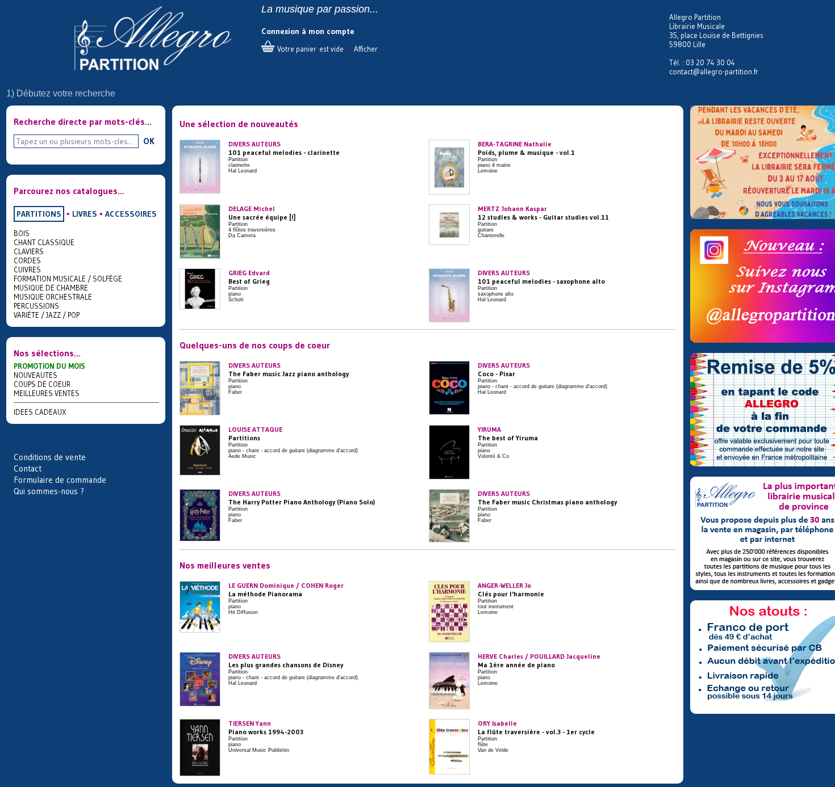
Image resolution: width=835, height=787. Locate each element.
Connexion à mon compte (307, 31)
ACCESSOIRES (131, 214)
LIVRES (84, 214)
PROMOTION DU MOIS (49, 366)
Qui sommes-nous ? (49, 491)
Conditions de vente (50, 457)
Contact (27, 468)
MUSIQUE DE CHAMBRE (51, 287)
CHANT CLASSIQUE (44, 242)
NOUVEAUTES (35, 375)
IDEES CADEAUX (40, 411)
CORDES (27, 260)
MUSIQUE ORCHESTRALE (53, 296)
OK (149, 140)
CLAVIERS (29, 251)
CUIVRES (27, 269)
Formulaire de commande (60, 479)
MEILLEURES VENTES (47, 393)
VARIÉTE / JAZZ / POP (47, 314)
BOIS (22, 233)
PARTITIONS (38, 214)
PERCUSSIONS (36, 305)
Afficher (366, 48)
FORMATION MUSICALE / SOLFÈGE (68, 278)
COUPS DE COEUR (42, 384)
